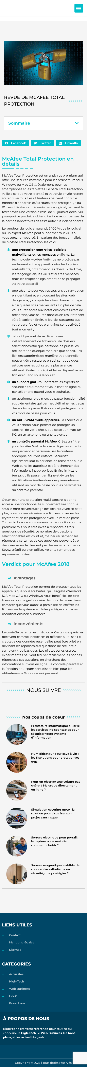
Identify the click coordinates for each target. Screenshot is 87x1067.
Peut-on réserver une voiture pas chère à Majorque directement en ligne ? (55, 785)
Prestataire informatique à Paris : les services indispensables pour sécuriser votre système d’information (55, 732)
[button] (78, 8)
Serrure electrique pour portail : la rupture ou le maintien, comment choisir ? (54, 841)
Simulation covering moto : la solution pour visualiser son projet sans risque (53, 813)
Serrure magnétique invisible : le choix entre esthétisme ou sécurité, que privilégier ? (55, 869)
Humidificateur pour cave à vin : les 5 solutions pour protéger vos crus (55, 757)
